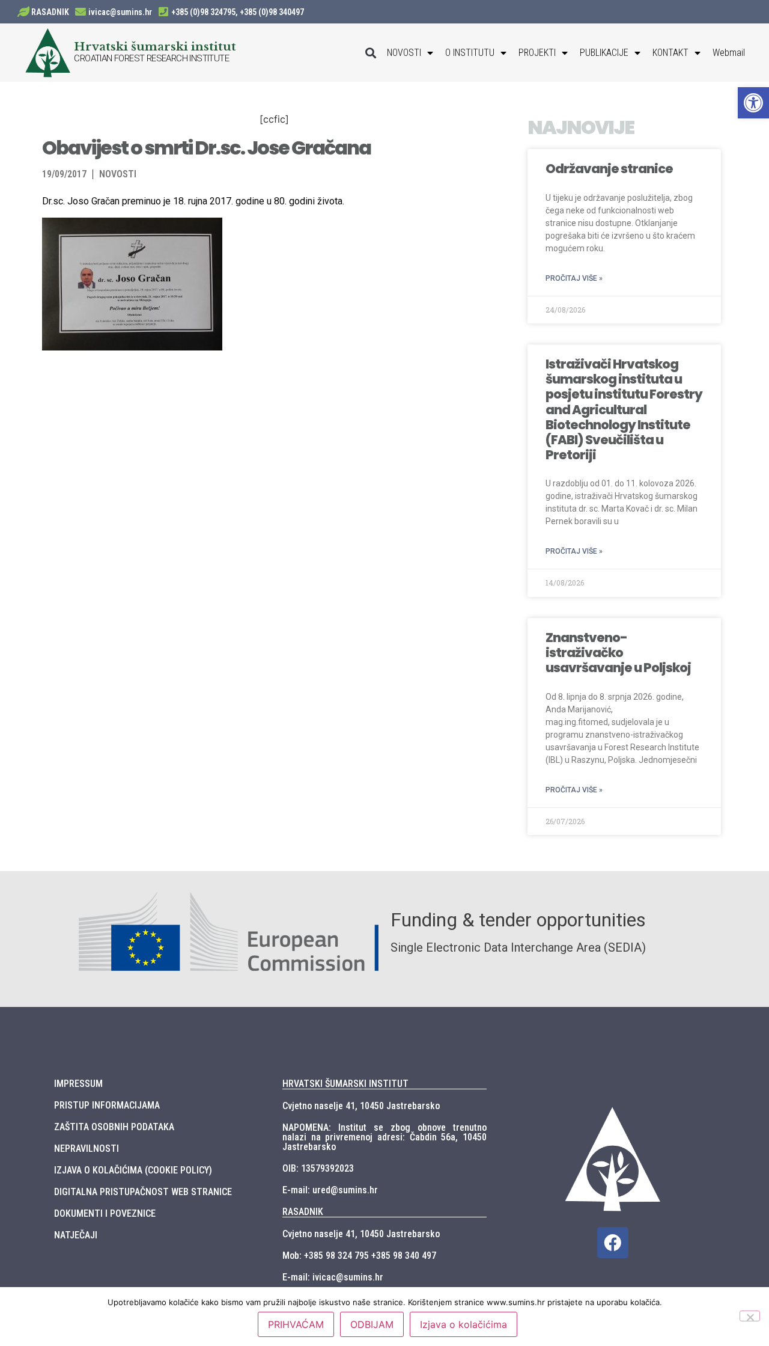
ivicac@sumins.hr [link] (120, 12)
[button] (371, 53)
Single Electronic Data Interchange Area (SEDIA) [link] (518, 947)
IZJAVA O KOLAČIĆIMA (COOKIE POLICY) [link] (133, 1170)
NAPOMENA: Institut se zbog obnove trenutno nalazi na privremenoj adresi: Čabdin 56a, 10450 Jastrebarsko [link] (384, 1137)
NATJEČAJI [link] (75, 1235)
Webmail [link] (729, 52)
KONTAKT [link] (670, 52)
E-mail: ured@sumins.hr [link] (330, 1190)
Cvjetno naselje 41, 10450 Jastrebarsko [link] (361, 1106)
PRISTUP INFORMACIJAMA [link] (107, 1105)
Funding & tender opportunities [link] (518, 919)
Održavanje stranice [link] (609, 168)
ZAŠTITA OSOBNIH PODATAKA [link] (114, 1127)
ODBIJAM (372, 1324)
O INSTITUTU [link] (469, 52)
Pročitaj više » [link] (574, 278)
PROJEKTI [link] (537, 52)
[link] (753, 102)
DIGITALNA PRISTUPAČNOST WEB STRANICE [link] (143, 1192)
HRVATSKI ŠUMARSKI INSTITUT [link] (345, 1083)
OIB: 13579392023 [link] (318, 1168)
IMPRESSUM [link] (78, 1083)
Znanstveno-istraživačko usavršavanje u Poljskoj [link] (618, 652)
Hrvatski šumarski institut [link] (155, 46)
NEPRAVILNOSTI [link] (86, 1148)
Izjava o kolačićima (463, 1324)
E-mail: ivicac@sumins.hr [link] (332, 1277)
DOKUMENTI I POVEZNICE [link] (105, 1213)
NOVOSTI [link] (404, 52)
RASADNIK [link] (50, 12)
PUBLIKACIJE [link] (604, 52)
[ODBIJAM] (750, 1316)
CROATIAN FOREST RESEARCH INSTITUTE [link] (151, 58)
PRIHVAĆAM (296, 1324)
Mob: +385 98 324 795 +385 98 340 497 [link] (359, 1255)
